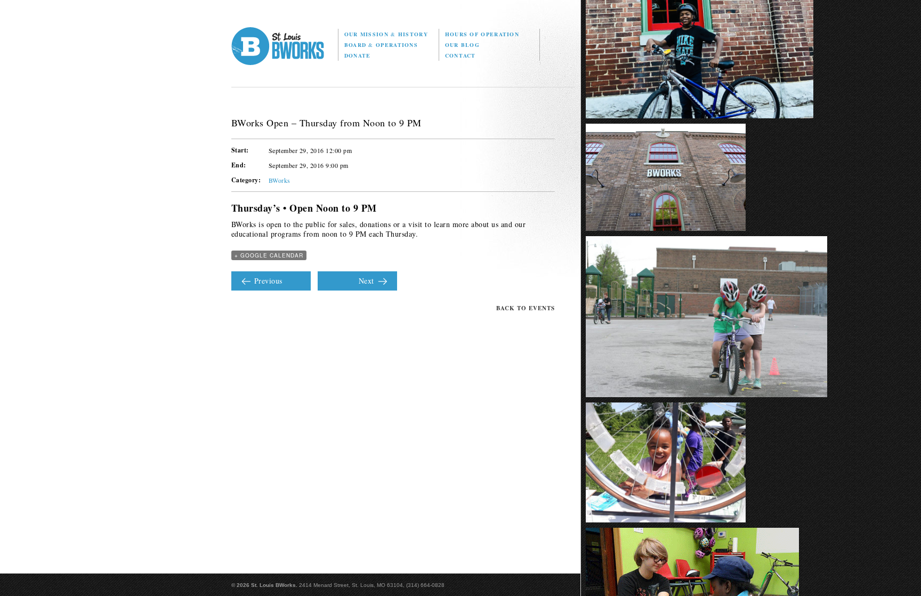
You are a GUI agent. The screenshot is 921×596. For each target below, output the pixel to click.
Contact (460, 55)
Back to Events (525, 308)
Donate (357, 55)
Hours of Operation (482, 34)
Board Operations (381, 45)
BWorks (279, 180)
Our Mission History (386, 34)
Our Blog (462, 45)
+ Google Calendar (269, 255)
